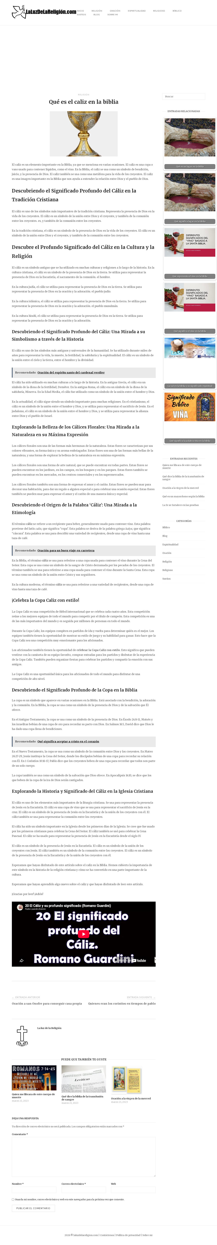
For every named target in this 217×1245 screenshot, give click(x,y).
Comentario (20, 1134)
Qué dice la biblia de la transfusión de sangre (183, 478)
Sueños (81, 14)
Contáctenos (107, 1235)
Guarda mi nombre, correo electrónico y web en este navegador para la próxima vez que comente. (69, 1199)
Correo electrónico (74, 1184)
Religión (83, 94)
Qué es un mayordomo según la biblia (183, 496)
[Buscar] (201, 95)
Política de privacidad (128, 1235)
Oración (166, 553)
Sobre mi (112, 14)
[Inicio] (44, 17)
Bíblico (177, 10)
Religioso (159, 10)
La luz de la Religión (49, 1028)
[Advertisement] (108, 59)
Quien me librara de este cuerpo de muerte (182, 467)
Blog (97, 14)
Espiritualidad (137, 10)
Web (113, 1184)
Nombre (18, 1184)
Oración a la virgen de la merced (180, 488)
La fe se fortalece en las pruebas (180, 505)
